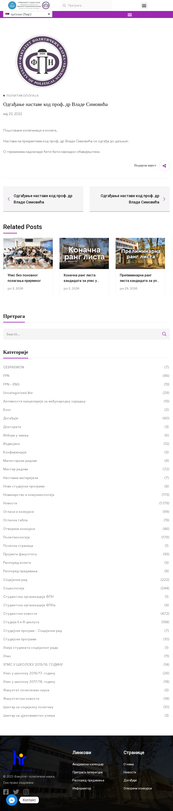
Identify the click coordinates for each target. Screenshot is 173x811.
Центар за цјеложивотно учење (86, 716)
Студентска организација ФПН (85, 597)
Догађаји (86, 418)
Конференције (86, 452)
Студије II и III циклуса (86, 622)
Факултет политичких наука (86, 690)
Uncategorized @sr (86, 393)
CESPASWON (86, 367)
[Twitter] (16, 792)
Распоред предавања (86, 571)
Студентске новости (86, 614)
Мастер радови (86, 469)
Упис (86, 656)
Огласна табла (86, 520)
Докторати (86, 427)
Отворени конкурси (86, 529)
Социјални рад (86, 580)
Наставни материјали (86, 478)
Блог (86, 410)
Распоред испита (86, 563)
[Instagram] (26, 792)
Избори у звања (86, 435)
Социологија (86, 588)
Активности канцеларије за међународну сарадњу (86, 401)
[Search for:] (86, 334)
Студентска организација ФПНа (86, 605)
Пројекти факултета (86, 554)
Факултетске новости (86, 699)
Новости (86, 503)
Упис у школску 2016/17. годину (86, 673)
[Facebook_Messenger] (12, 800)
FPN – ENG (86, 384)
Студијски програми (86, 639)
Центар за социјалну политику (86, 707)
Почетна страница (85, 546)
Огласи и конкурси (86, 512)
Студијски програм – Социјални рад (86, 631)
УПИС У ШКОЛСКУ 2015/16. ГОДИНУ (86, 665)
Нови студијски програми (86, 486)
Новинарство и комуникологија (86, 495)
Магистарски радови (86, 461)
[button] (144, 5)
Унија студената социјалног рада (85, 648)
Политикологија (86, 537)
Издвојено (86, 444)
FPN (86, 376)
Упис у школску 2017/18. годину (86, 682)
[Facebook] (5, 792)
